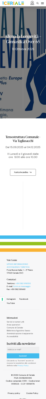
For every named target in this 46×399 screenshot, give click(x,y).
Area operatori (13, 324)
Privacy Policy (23, 365)
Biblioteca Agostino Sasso (18, 330)
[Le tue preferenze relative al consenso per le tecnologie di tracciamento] (2, 299)
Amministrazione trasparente (20, 333)
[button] (42, 3)
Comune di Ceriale (15, 327)
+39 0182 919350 (23, 283)
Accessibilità (12, 336)
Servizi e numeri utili (15, 322)
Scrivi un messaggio (22, 286)
